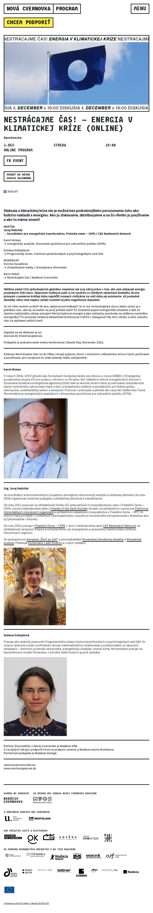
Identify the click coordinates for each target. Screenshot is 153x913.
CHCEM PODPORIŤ (28, 22)
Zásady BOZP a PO (40, 903)
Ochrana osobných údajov (17, 903)
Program (67, 8)
